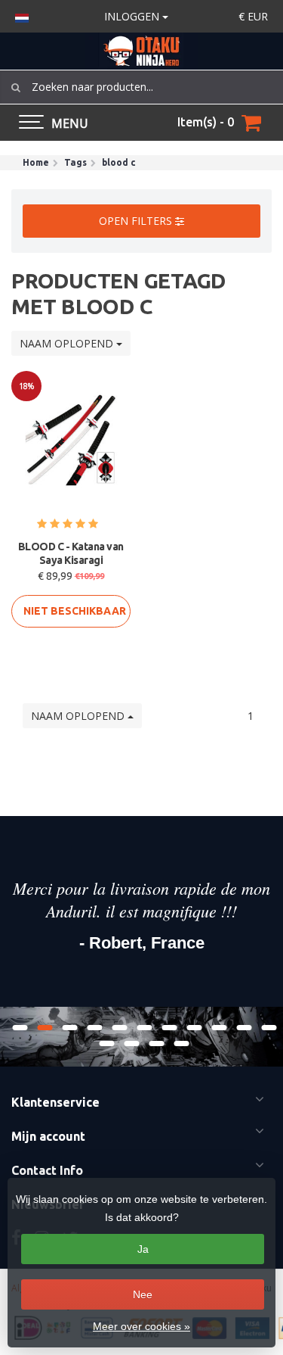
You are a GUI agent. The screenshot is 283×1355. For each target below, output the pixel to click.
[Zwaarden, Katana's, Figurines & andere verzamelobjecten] (141, 51)
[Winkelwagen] (251, 122)
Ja (143, 1249)
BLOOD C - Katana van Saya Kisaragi (71, 553)
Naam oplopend (68, 343)
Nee (142, 1294)
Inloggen (133, 16)
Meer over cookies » (141, 1326)
